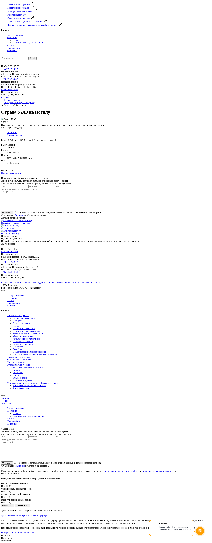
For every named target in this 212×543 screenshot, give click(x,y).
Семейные (18, 349)
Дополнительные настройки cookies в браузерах (24, 515)
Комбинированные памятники (28, 333)
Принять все (7, 505)
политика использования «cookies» (122, 471)
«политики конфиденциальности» (158, 471)
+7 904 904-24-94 (9, 89)
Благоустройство (15, 35)
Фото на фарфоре (21, 388)
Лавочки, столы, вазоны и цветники (25, 367)
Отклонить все (22, 505)
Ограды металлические (18, 365)
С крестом (18, 346)
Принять (5, 535)
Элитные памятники (23, 323)
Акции (10, 45)
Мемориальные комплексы (20, 359)
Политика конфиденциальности (28, 42)
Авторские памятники (24, 328)
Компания (12, 37)
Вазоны (16, 370)
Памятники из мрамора (18, 357)
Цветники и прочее (22, 380)
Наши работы (13, 48)
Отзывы (17, 40)
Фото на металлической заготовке (29, 385)
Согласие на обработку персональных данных (77, 282)
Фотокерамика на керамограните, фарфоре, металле (32, 383)
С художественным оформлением (29, 352)
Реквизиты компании (11, 282)
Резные (16, 326)
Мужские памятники (23, 336)
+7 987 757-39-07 (9, 79)
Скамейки (18, 372)
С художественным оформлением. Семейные (35, 354)
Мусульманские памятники (26, 339)
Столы (16, 375)
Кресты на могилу (16, 362)
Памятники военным (23, 341)
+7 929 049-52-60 (9, 69)
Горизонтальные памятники (26, 331)
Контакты (12, 50)
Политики (20, 215)
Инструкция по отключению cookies (19, 532)
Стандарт (17, 320)
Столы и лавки (20, 377)
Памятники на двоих (23, 344)
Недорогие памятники (24, 318)
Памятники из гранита (18, 315)
